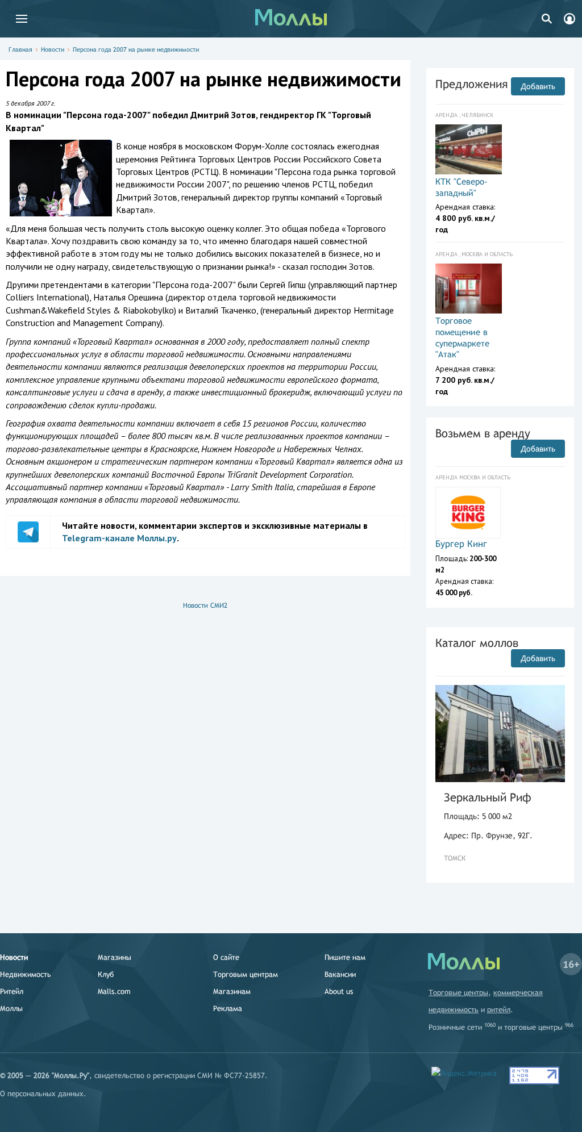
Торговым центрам (245, 974)
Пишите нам (345, 957)
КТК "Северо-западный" (461, 187)
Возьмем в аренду (482, 433)
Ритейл (11, 991)
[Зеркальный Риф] (500, 733)
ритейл (498, 1009)
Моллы (11, 1008)
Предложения (471, 83)
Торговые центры (458, 992)
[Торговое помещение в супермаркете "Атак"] (468, 289)
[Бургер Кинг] (468, 513)
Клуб (106, 974)
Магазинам (232, 991)
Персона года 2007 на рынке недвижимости (136, 49)
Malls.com (114, 991)
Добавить (538, 86)
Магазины (114, 957)
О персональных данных (42, 1093)
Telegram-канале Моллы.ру (119, 538)
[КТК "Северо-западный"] (468, 149)
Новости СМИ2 (205, 605)
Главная (20, 49)
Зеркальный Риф (487, 797)
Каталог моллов (476, 642)
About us (339, 991)
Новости (52, 49)
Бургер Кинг (461, 543)
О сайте (226, 957)
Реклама (227, 1008)
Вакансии (340, 974)
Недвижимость (25, 974)
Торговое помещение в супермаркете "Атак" (462, 337)
